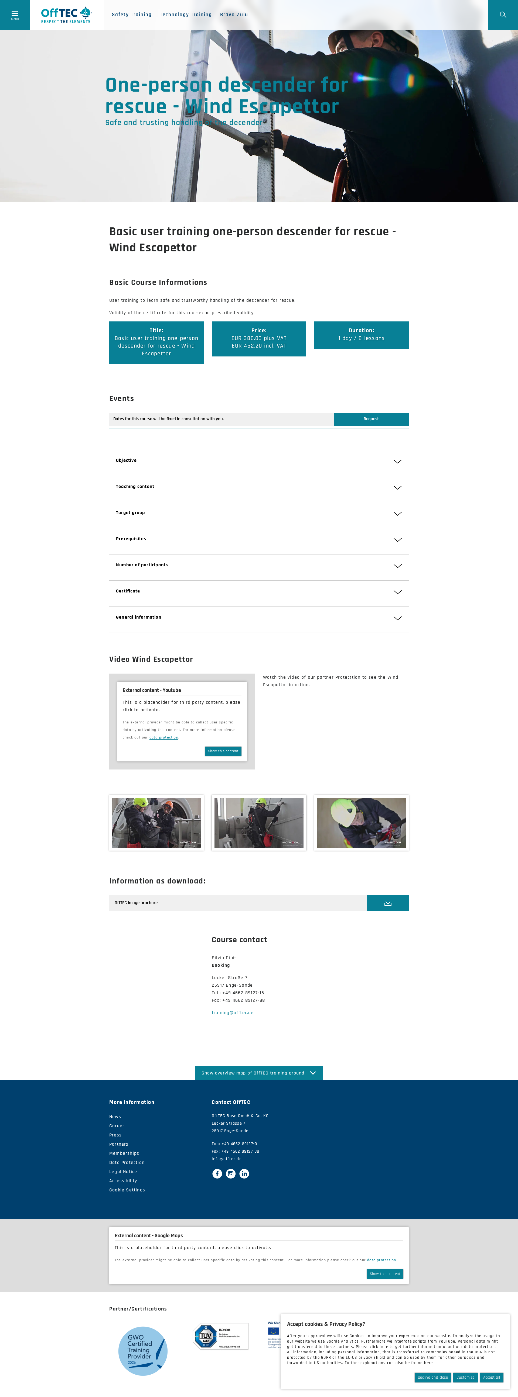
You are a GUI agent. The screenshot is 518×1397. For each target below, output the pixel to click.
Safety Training (132, 15)
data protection (163, 737)
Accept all (491, 1377)
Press (115, 1135)
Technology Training (186, 15)
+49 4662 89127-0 (239, 1144)
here (428, 1362)
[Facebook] (217, 1173)
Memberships (124, 1153)
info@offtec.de (227, 1159)
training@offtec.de (233, 1013)
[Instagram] (230, 1173)
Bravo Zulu (234, 15)
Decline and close (433, 1377)
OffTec (67, 15)
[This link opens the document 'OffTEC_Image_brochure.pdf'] (388, 903)
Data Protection (127, 1162)
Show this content (223, 751)
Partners (119, 1144)
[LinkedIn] (244, 1173)
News (115, 1117)
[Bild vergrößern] (156, 823)
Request (371, 419)
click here (379, 1346)
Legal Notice (123, 1172)
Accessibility (123, 1181)
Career (116, 1126)
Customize (465, 1377)
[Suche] (503, 15)
